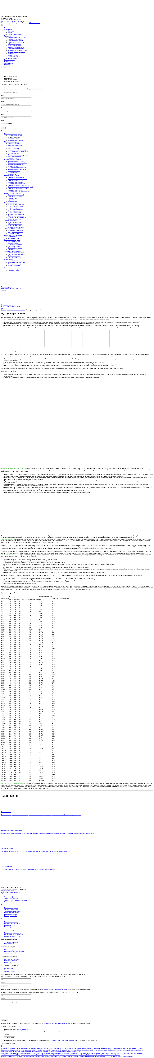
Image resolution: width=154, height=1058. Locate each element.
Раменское (73, 1055)
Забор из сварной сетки (15, 224)
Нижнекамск (107, 1053)
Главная (6, 28)
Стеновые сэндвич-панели (16, 261)
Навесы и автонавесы (14, 45)
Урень (68, 1056)
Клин (6, 1051)
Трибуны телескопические (16, 252)
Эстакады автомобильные (16, 230)
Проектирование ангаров (15, 180)
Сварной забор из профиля (16, 227)
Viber (12, 890)
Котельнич (53, 1051)
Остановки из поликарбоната (17, 217)
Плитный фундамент (14, 246)
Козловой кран (12, 236)
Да (1, 1045)
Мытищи (67, 1053)
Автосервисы (12, 174)
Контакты (7, 64)
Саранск (98, 1055)
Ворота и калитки (13, 148)
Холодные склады (13, 58)
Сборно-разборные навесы (16, 208)
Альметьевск (18, 1048)
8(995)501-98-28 (7, 21)
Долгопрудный (44, 1050)
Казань (112, 1050)
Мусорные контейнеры (15, 145)
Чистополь (96, 1056)
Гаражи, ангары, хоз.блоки (12, 193)
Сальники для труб (13, 153)
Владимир (66, 1048)
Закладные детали (13, 138)
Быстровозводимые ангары (16, 164)
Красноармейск (61, 1051)
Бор (45, 1048)
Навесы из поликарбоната (16, 204)
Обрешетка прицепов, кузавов (13, 950)
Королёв (34, 1051)
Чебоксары (86, 1056)
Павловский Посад (15, 1055)
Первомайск (25, 1055)
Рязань (94, 1055)
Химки (80, 1056)
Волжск (72, 1048)
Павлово (6, 1055)
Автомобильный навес (11, 909)
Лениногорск (18, 1053)
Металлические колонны (15, 140)
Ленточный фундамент (15, 248)
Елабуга (68, 1050)
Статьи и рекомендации (15, 34)
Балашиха (35, 1048)
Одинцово (134, 1053)
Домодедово (52, 1050)
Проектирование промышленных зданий (20, 187)
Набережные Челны (76, 1053)
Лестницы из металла (14, 156)
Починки (55, 1055)
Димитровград (29, 1050)
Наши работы (8, 61)
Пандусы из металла (10, 960)
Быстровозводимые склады (16, 161)
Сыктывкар (43, 1056)
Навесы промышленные (15, 209)
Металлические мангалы (15, 158)
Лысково (34, 1053)
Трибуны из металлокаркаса (12, 251)
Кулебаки (11, 1053)
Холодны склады (13, 166)
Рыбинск (3, 67)
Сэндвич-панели (13, 55)
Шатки (111, 1056)
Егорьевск (63, 1050)
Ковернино (11, 1051)
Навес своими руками (11, 908)
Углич (58, 1056)
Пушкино (67, 1055)
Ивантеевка (95, 1050)
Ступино (36, 1056)
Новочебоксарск (121, 1053)
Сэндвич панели (9, 259)
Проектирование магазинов (16, 183)
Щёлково (124, 1056)
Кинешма (131, 1050)
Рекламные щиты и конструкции (18, 155)
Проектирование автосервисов (17, 179)
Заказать (3, 290)
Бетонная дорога (13, 243)
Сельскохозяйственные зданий (17, 167)
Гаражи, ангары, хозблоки (16, 42)
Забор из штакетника (14, 225)
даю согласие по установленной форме (55, 989)
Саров (102, 1055)
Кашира (126, 1050)
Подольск (50, 1055)
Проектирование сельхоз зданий (18, 188)
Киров (136, 1050)
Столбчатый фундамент (15, 244)
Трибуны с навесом (14, 256)
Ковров (17, 1051)
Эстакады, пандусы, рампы (16, 48)
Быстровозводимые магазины (17, 169)
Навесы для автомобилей (15, 206)
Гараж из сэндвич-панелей (16, 195)
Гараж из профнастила (15, 196)
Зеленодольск (82, 1050)
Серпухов (7, 1056)
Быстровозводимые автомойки (17, 163)
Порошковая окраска (14, 56)
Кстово (6, 1053)
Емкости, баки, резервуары (16, 47)
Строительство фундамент (12, 240)
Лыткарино (40, 1053)
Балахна (29, 1048)
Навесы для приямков (14, 219)
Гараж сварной (12, 200)
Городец (122, 1048)
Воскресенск (97, 1048)
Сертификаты (8, 63)
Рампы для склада (9, 962)
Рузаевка (83, 1055)
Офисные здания (13, 172)
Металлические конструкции (17, 37)
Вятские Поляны (115, 1048)
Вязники (107, 1048)
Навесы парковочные (14, 211)
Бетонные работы (13, 53)
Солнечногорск (29, 1056)
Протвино (61, 1055)
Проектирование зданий (11, 175)
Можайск (57, 1053)
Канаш (116, 1050)
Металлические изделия (15, 39)
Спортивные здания (14, 171)
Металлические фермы (15, 135)
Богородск (41, 1048)
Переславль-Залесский (35, 1055)
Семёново (107, 1055)
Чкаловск (102, 1056)
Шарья (107, 1056)
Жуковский (74, 1050)
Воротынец (89, 1048)
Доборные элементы (14, 265)
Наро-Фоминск (93, 1053)
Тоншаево (50, 1056)
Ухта (71, 1056)
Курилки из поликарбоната (16, 214)
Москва (52, 1053)
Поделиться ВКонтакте (24, 1029)
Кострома (40, 1051)
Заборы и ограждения (14, 44)
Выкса (103, 1048)
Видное (56, 1048)
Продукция (7, 36)
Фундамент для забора (14, 241)
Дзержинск (13, 1050)
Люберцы (47, 1053)
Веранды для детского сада (16, 216)
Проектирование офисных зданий (18, 185)
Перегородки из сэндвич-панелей (18, 264)
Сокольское (21, 1056)
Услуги (10, 32)
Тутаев (55, 1056)
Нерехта (100, 1053)
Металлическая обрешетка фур (17, 50)
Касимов (121, 1050)
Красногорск (70, 1051)
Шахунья (116, 1056)
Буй (53, 1048)
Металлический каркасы (15, 201)
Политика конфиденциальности (10, 892)
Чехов (91, 1056)
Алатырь (3, 1048)
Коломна (22, 1051)
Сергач (113, 1055)
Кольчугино (28, 1051)
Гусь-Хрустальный (131, 1048)
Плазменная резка (13, 270)
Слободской (14, 1056)
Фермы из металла (10, 968)
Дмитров (37, 1050)
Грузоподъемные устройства (16, 52)
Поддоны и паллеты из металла (17, 147)
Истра (100, 1050)
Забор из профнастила (14, 222)
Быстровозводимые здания (16, 40)
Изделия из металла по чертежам (18, 151)
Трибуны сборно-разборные (16, 254)
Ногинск (128, 1053)
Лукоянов (29, 1053)
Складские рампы (13, 233)
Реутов (79, 1055)
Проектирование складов (15, 190)
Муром (62, 1053)
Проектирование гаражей (15, 182)
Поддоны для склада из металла (14, 951)
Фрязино (75, 1056)
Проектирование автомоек (16, 177)
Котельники (46, 1051)
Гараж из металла (13, 198)
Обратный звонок (34, 23)
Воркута (83, 1048)
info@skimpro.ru (19, 21)
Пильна (44, 1055)
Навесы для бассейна (14, 212)
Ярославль (130, 1056)
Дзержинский (21, 1050)
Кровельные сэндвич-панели (16, 262)
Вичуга (61, 1048)
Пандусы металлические (15, 232)
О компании (8, 29)
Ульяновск (63, 1056)
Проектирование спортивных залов (19, 191)
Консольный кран (13, 238)
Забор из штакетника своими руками (15, 900)
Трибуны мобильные (14, 257)
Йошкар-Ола (106, 1050)
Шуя (120, 1056)
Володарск (77, 1048)
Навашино (85, 1053)
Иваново (89, 1050)
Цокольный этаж (13, 249)
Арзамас (24, 1048)
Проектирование (9, 60)
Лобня (24, 1053)
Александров (10, 1048)
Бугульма (49, 1048)
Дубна (58, 1050)
